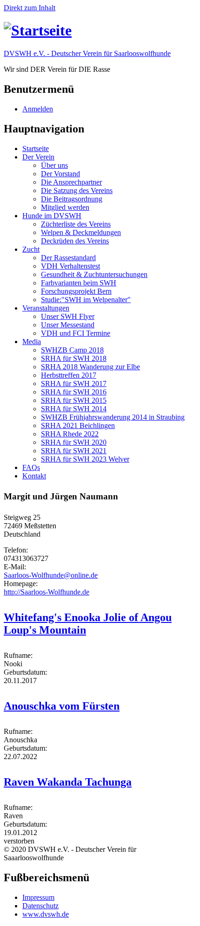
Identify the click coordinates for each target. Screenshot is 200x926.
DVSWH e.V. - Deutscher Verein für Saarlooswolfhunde (87, 53)
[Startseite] (38, 30)
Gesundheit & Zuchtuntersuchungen (94, 274)
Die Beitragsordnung (71, 199)
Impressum (38, 897)
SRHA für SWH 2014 (74, 409)
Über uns (54, 165)
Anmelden (37, 109)
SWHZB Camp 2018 (72, 350)
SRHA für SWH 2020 (74, 442)
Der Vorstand (60, 174)
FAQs (31, 467)
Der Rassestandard (68, 258)
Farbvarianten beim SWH (78, 283)
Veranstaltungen (45, 308)
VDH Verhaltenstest (70, 266)
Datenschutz (40, 906)
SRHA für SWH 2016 (74, 392)
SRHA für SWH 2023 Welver (85, 459)
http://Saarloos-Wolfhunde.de (46, 592)
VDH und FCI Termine (75, 333)
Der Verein (38, 157)
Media (31, 342)
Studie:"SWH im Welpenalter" (86, 300)
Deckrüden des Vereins (75, 241)
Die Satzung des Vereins (77, 190)
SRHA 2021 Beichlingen (78, 425)
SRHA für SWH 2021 (74, 451)
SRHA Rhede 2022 (70, 434)
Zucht (31, 249)
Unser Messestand (67, 325)
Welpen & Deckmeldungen (81, 232)
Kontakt (34, 476)
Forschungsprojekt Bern (76, 291)
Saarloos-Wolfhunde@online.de (51, 575)
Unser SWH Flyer (67, 316)
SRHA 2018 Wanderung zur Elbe (90, 367)
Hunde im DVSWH (51, 216)
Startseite (35, 148)
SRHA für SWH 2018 (74, 358)
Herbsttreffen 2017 (68, 375)
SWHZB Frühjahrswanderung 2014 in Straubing (113, 417)
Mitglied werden (65, 207)
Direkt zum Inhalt (29, 8)
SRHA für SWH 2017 (74, 383)
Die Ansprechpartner (71, 182)
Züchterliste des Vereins (76, 224)
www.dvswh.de (45, 914)
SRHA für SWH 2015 (74, 400)
